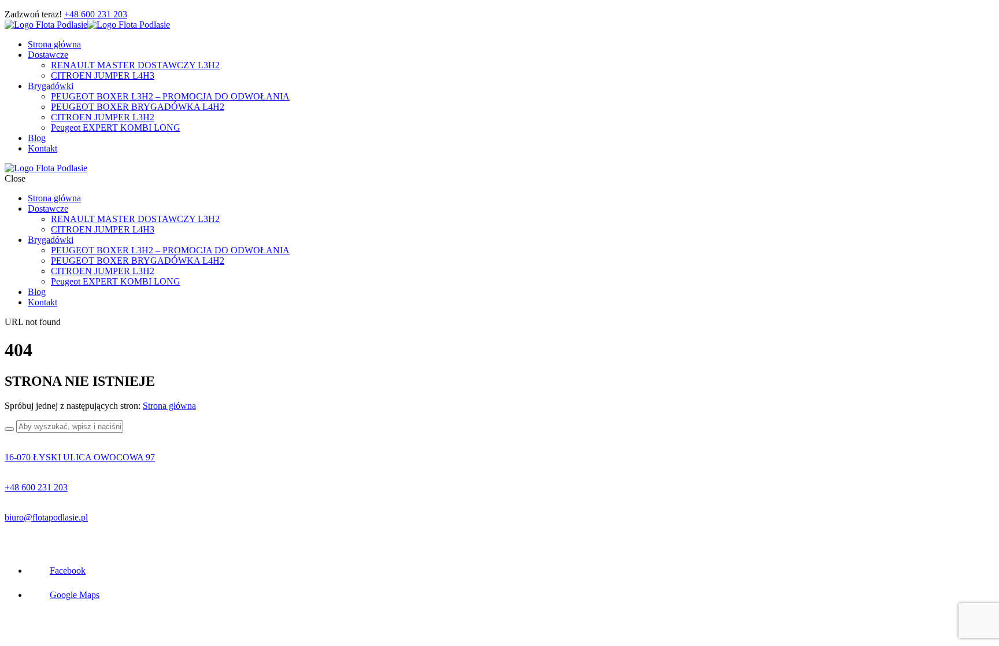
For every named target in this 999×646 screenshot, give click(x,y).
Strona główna (169, 406)
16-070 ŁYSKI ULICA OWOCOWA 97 (80, 457)
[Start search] (9, 429)
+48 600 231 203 (95, 14)
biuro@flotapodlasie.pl (46, 517)
